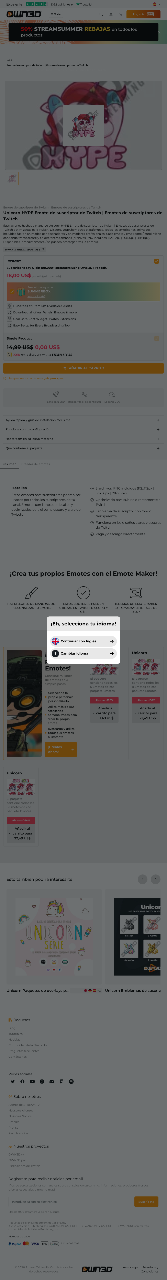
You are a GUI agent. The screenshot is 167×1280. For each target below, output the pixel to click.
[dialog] (83, 640)
